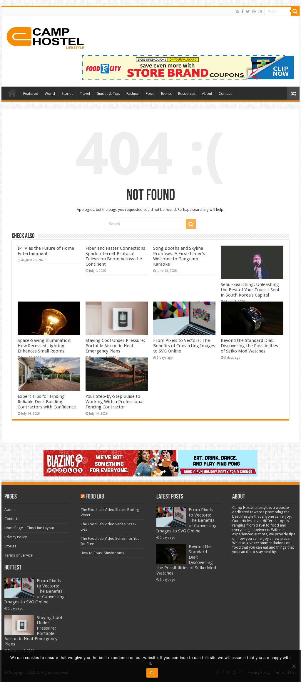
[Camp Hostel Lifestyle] (45, 37)
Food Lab (95, 497)
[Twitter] (247, 11)
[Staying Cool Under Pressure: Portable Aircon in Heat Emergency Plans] (19, 625)
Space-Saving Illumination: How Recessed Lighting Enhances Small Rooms (44, 346)
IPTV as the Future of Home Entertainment (46, 251)
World (50, 93)
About (207, 93)
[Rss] (237, 11)
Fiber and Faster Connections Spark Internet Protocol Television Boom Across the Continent (115, 256)
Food (150, 93)
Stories (67, 93)
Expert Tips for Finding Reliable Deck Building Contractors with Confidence (47, 402)
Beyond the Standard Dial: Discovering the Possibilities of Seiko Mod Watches (249, 346)
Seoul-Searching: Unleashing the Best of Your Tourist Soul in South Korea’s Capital (250, 290)
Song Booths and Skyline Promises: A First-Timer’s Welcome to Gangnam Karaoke (179, 256)
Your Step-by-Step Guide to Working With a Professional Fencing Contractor (114, 402)
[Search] (295, 11)
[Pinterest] (254, 11)
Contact (225, 93)
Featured (30, 93)
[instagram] (259, 11)
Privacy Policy (15, 537)
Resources (186, 93)
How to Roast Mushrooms (102, 553)
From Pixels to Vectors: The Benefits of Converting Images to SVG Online (184, 346)
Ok (152, 673)
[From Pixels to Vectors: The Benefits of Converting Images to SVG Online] (19, 588)
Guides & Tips (108, 93)
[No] (294, 666)
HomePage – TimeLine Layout (29, 528)
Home (12, 93)
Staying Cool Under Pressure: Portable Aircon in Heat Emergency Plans (115, 346)
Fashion (132, 93)
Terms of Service (18, 555)
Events (166, 93)
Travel (85, 93)
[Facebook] (242, 11)
